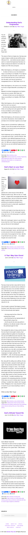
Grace (10, 158)
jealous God (8, 500)
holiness (3, 500)
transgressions (18, 160)
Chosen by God (16, 402)
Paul (20, 404)
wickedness (16, 501)
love (13, 158)
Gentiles (11, 404)
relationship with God (20, 500)
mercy (16, 158)
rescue (2, 406)
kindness (16, 248)
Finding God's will (5, 404)
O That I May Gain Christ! (14, 255)
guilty (23, 498)
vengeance (11, 501)
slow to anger (6, 501)
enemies (19, 156)
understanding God (5, 161)
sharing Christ (11, 406)
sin (14, 160)
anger (8, 498)
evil (15, 498)
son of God (17, 406)
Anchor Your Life (14, 2)
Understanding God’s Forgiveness (14, 23)
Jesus (15, 155)
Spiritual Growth (20, 247)
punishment (13, 500)
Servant (6, 406)
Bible (8, 155)
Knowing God (17, 496)
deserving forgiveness (11, 156)
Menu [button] (14, 7)
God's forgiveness (5, 158)
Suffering (22, 406)
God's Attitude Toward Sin (14, 413)
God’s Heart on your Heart (14, 167)
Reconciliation (10, 160)
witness (3, 407)
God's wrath (18, 498)
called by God (10, 402)
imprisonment (16, 404)
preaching (24, 404)
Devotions (11, 155)
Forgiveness (23, 156)
